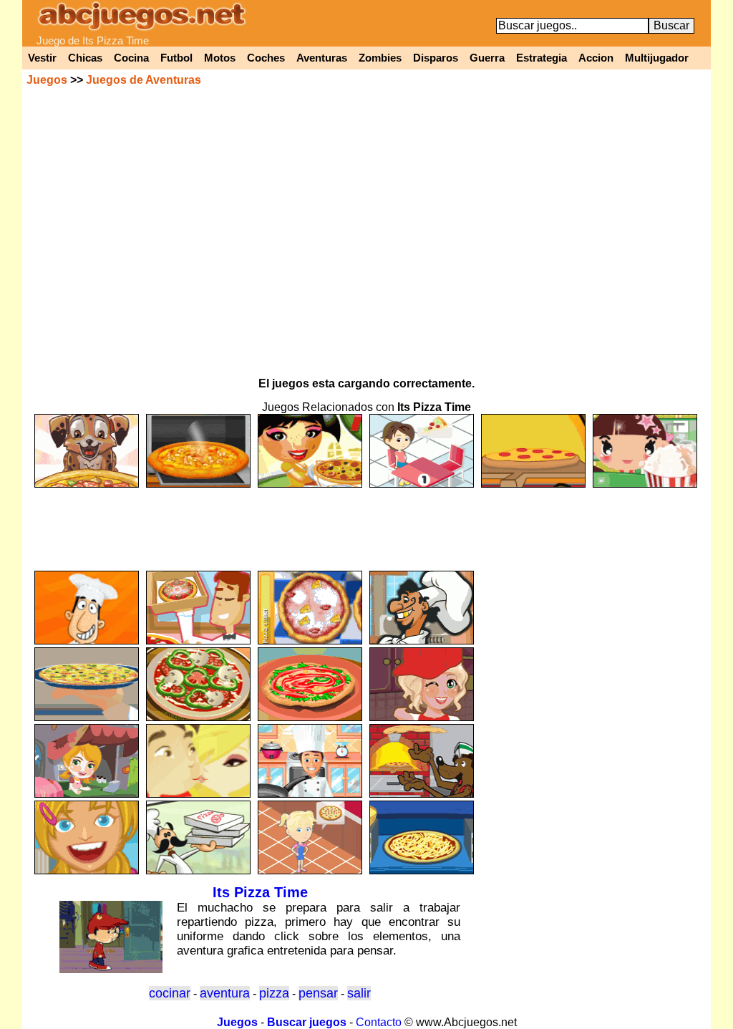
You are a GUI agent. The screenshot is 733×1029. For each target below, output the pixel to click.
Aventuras (321, 58)
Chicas (85, 58)
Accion (595, 58)
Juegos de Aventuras (143, 80)
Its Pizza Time (260, 892)
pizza (274, 993)
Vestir (42, 58)
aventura (225, 993)
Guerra (487, 58)
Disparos (435, 58)
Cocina (131, 58)
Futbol (176, 58)
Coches (266, 58)
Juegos (46, 80)
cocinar (169, 993)
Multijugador (657, 58)
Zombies (380, 58)
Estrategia (541, 58)
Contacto (379, 1022)
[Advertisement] (366, 523)
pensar (318, 993)
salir (359, 993)
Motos (220, 58)
